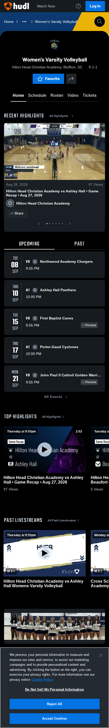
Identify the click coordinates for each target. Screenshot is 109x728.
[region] (54, 687)
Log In (95, 6)
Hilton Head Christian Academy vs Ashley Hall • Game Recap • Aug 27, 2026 (52, 193)
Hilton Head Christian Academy (43, 203)
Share (18, 213)
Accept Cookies (54, 718)
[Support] (78, 6)
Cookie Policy (42, 679)
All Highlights (58, 115)
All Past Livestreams (62, 520)
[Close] (100, 655)
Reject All (54, 704)
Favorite (52, 78)
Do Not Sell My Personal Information (54, 689)
